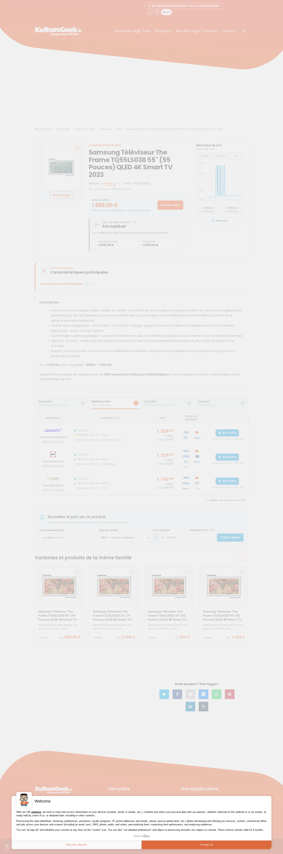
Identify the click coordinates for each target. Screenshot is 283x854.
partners (36, 812)
